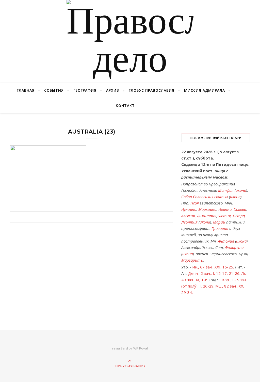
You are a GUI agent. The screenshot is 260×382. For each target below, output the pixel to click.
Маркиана (207, 209)
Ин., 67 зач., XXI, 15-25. (213, 266)
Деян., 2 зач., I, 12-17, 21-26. (214, 273)
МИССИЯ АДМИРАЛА (204, 90)
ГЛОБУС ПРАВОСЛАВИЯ (151, 90)
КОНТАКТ (125, 105)
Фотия (224, 215)
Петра (239, 215)
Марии (219, 222)
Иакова (240, 209)
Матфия (226, 190)
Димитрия (206, 215)
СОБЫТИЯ (54, 90)
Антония (226, 241)
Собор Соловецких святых (204, 196)
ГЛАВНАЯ (26, 90)
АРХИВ (112, 90)
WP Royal (140, 348)
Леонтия (189, 222)
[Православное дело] (130, 41)
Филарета (234, 247)
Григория (220, 228)
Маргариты (192, 260)
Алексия (188, 215)
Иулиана (188, 209)
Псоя (194, 202)
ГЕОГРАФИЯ (84, 90)
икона (241, 190)
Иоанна (225, 209)
